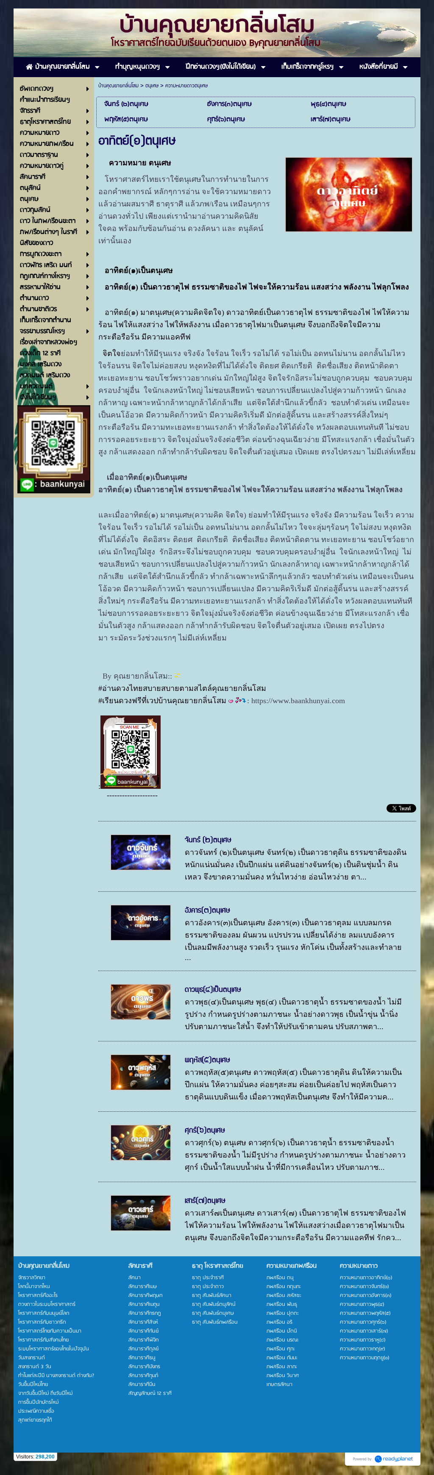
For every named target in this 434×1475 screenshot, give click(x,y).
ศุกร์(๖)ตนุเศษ (205, 1130)
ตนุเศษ (152, 85)
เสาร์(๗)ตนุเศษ (205, 1201)
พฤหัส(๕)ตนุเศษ (207, 1060)
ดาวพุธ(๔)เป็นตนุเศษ (213, 990)
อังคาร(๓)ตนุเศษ (207, 910)
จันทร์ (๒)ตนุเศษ (208, 840)
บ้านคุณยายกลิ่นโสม (118, 85)
